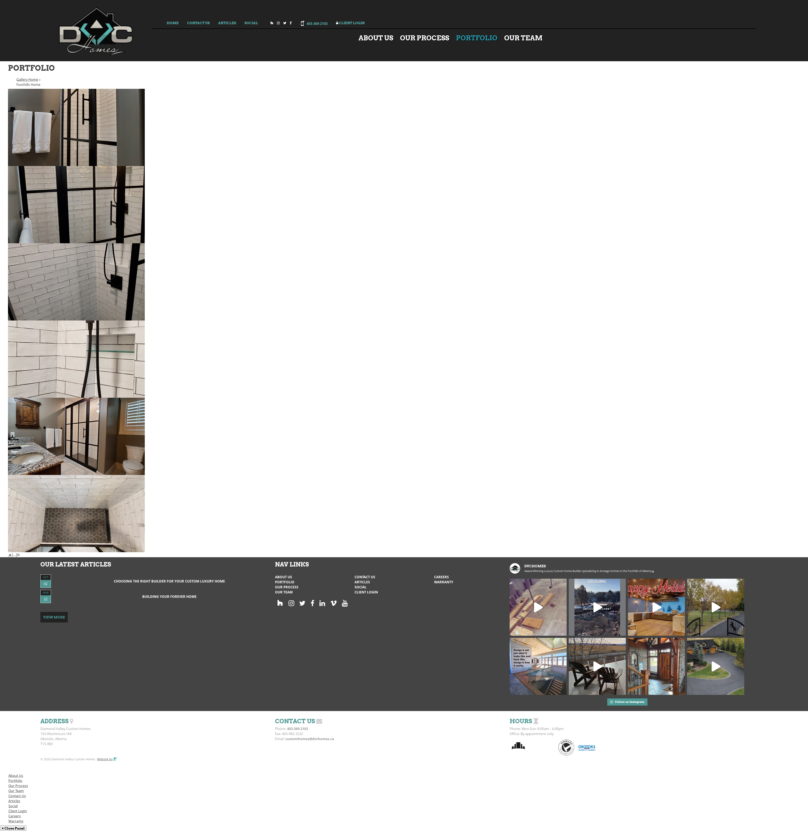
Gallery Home (27, 79)
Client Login (351, 23)
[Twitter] (302, 603)
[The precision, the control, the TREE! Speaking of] (715, 666)
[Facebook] (312, 603)
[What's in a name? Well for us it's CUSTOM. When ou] (597, 666)
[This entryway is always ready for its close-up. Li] (656, 666)
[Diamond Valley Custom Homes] (96, 48)
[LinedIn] (322, 603)
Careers (441, 577)
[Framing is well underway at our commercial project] (538, 607)
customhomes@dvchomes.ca (309, 739)
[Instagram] (291, 603)
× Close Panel (13, 828)
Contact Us (198, 23)
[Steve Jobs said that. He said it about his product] (538, 666)
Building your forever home (169, 596)
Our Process (424, 38)
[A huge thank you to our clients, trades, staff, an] (656, 607)
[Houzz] (280, 603)
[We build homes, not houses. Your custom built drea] (715, 607)
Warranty (443, 582)
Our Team (523, 38)
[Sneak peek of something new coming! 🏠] (597, 607)
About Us (376, 38)
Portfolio (476, 38)
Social (251, 23)
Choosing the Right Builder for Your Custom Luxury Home (169, 581)
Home (173, 23)
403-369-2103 (317, 23)
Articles (227, 23)
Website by (105, 759)
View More (54, 617)
